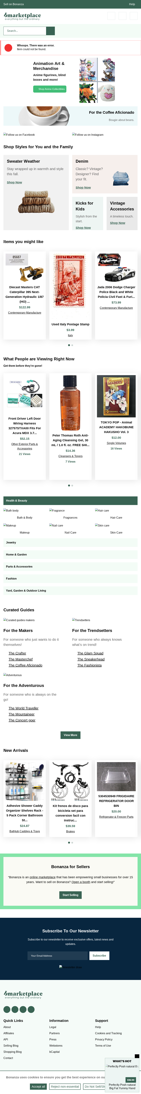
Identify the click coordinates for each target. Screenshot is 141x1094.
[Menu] (134, 16)
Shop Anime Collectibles (52, 89)
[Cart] (111, 16)
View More (70, 735)
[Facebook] (6, 1009)
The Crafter (17, 653)
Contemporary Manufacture (24, 312)
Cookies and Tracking (108, 1033)
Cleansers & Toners (70, 456)
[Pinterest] (23, 1009)
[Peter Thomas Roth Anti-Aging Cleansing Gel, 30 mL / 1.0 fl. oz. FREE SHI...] (71, 426)
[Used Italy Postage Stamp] (71, 295)
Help (132, 4)
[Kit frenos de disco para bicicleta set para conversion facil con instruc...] (71, 798)
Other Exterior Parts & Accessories (24, 446)
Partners (54, 1033)
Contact (8, 1058)
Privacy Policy (103, 1039)
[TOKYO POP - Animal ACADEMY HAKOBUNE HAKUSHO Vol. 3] (116, 426)
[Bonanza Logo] (22, 16)
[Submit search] (50, 31)
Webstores (55, 1045)
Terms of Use (103, 1045)
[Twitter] (15, 1009)
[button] (69, 345)
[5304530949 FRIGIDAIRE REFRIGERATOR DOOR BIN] (116, 798)
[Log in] (122, 16)
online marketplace (43, 877)
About (7, 1027)
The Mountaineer (22, 714)
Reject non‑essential (65, 1086)
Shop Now (14, 182)
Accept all (38, 1086)
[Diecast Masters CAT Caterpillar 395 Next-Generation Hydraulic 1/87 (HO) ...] (25, 295)
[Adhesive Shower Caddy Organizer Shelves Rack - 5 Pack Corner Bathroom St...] (25, 798)
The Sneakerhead (91, 659)
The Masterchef (21, 659)
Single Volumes (116, 443)
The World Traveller (24, 708)
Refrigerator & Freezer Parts (116, 816)
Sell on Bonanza (13, 4)
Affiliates (8, 1033)
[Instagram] (31, 1009)
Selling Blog (10, 1045)
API (5, 1039)
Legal (52, 1027)
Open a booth (81, 882)
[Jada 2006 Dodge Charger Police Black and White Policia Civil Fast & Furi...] (116, 295)
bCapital (54, 1051)
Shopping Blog (12, 1051)
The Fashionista (89, 665)
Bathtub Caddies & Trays (24, 831)
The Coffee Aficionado (25, 665)
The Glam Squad (90, 653)
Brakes (70, 831)
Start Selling (70, 895)
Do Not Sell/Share (97, 1086)
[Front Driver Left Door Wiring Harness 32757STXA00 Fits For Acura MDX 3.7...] (25, 426)
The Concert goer (22, 720)
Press (52, 1039)
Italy (70, 335)
